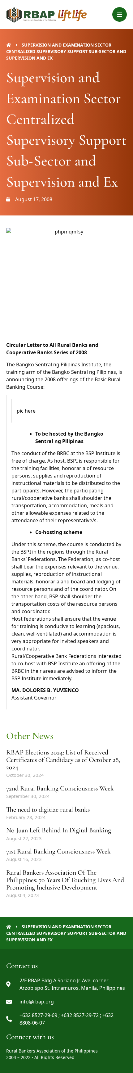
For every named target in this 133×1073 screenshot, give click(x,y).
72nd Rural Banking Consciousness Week (60, 788)
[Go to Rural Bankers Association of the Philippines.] (8, 45)
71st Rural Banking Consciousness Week (58, 851)
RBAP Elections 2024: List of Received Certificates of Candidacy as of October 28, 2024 (63, 759)
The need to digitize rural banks (48, 809)
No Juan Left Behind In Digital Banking (58, 830)
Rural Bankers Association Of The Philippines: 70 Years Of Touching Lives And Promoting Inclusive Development (65, 879)
